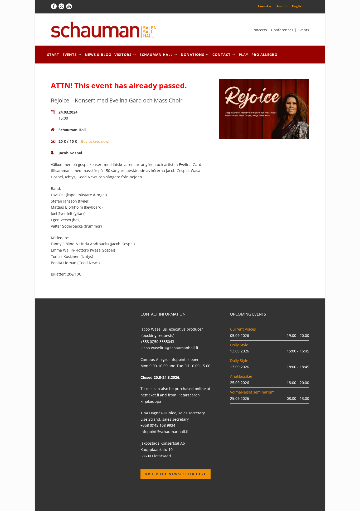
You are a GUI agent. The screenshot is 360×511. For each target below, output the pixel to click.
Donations (192, 54)
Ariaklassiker (241, 376)
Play (243, 54)
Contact (221, 54)
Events (69, 54)
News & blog (98, 54)
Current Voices (243, 329)
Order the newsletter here (175, 474)
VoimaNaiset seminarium (252, 392)
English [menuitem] (298, 6)
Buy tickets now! (95, 141)
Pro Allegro (264, 54)
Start (53, 54)
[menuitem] (264, 6)
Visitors (123, 54)
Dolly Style (239, 344)
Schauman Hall (156, 54)
